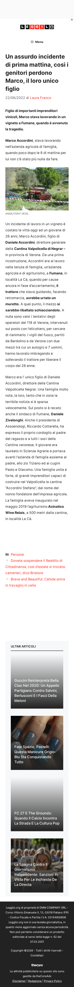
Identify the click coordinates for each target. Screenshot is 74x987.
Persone (17, 554)
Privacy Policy (53, 981)
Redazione (35, 981)
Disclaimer (19, 981)
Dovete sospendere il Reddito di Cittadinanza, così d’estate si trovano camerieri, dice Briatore (35, 567)
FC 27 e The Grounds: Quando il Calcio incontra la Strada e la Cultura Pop (36, 818)
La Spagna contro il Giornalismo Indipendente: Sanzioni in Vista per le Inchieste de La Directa (36, 874)
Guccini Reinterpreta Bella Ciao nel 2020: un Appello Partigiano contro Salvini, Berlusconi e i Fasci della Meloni (36, 690)
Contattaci (37, 955)
